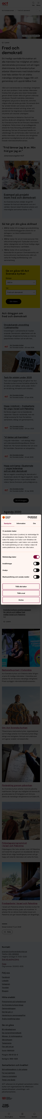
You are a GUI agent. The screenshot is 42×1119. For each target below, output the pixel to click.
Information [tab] (21, 523)
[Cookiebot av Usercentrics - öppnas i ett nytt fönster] (30, 517)
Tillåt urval (21, 593)
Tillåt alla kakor (21, 586)
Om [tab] (34, 523)
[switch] (36, 563)
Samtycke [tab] (7, 523)
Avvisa (21, 600)
